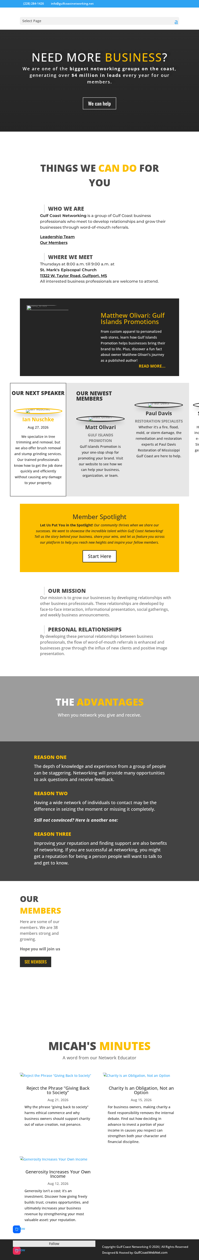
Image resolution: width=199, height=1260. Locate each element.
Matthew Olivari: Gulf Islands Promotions (133, 318)
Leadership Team (57, 236)
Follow (54, 1243)
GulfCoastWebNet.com (150, 1252)
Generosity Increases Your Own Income (58, 1174)
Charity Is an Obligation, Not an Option (141, 1090)
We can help (99, 103)
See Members (36, 962)
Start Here (99, 556)
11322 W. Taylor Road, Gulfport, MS (73, 275)
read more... (152, 366)
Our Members (53, 242)
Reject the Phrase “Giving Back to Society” (58, 1090)
